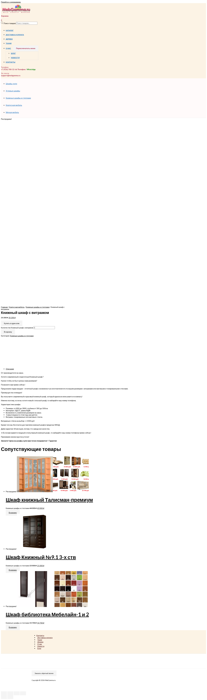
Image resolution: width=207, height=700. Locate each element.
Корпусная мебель (14, 105)
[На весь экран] (17, 693)
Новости (15, 58)
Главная (4, 307)
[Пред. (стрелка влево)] (4, 697)
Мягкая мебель (12, 112)
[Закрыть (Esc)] (4, 693)
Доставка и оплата (15, 35)
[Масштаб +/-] (23, 693)
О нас (8, 48)
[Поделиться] (10, 693)
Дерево (9, 39)
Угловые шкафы (13, 91)
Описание (10, 369)
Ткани (9, 43)
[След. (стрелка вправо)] (10, 697)
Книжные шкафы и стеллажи (18, 98)
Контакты (10, 62)
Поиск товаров (10, 23)
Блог (13, 53)
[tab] (78, 369)
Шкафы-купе (11, 84)
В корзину (8, 332)
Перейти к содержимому (11, 2)
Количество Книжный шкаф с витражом (17, 328)
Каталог (10, 30)
